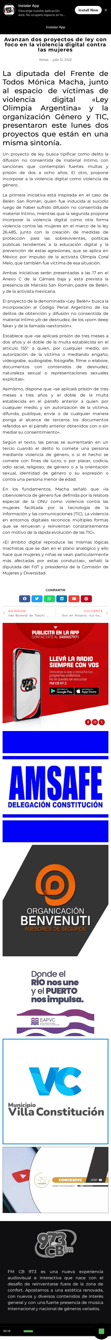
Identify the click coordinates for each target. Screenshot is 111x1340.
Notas (44, 60)
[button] (24, 599)
